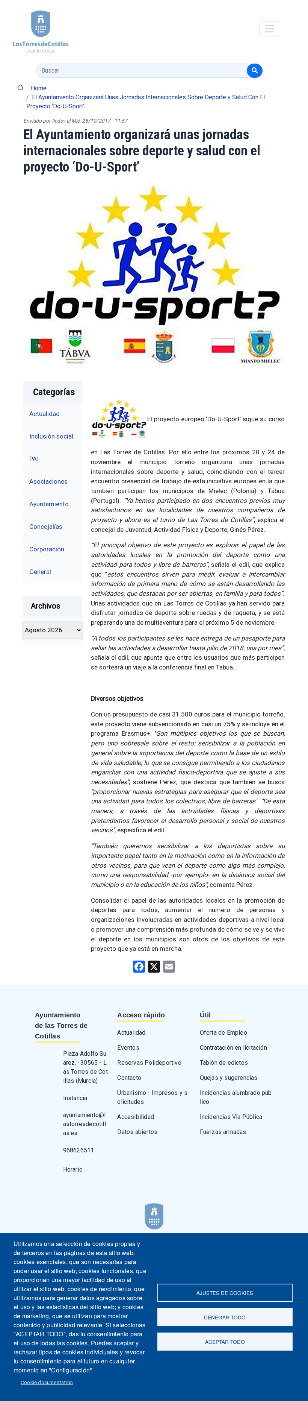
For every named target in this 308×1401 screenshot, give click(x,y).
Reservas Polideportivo (149, 1062)
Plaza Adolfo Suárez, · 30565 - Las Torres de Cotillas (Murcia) (85, 1067)
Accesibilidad (135, 1116)
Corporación (46, 549)
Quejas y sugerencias (229, 1077)
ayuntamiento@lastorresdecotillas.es (84, 1124)
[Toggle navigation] (269, 28)
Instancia (75, 1098)
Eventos (128, 1047)
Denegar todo (225, 1317)
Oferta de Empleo (223, 1032)
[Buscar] (255, 71)
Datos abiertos (137, 1131)
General (40, 571)
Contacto (129, 1077)
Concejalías (45, 526)
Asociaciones (48, 481)
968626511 (78, 1150)
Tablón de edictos (224, 1062)
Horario (73, 1169)
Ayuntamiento (49, 504)
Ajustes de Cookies (224, 1292)
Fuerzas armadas (223, 1131)
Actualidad (44, 413)
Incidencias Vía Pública (231, 1116)
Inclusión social (51, 436)
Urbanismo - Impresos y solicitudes (152, 1097)
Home (39, 88)
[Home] (34, 29)
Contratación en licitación (233, 1047)
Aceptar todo (225, 1341)
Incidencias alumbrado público (236, 1097)
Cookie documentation (47, 1382)
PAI (34, 459)
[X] (154, 966)
